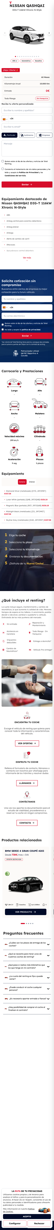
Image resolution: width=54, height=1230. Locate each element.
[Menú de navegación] (50, 3)
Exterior (22, 482)
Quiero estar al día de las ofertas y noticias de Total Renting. (26, 162)
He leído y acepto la (23, 330)
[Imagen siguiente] (49, 33)
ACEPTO (27, 1216)
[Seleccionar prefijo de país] (5, 119)
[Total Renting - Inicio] (10, 3)
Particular (11, 135)
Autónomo (28, 135)
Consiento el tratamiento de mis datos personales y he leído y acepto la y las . (27, 172)
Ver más (27, 257)
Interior (32, 482)
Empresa (46, 135)
